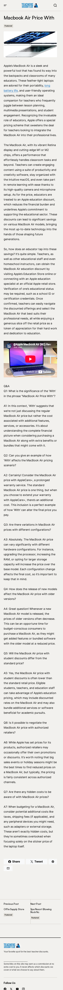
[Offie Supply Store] (17, 911)
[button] (5, 5)
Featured (8, 26)
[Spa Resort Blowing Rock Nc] (43, 911)
